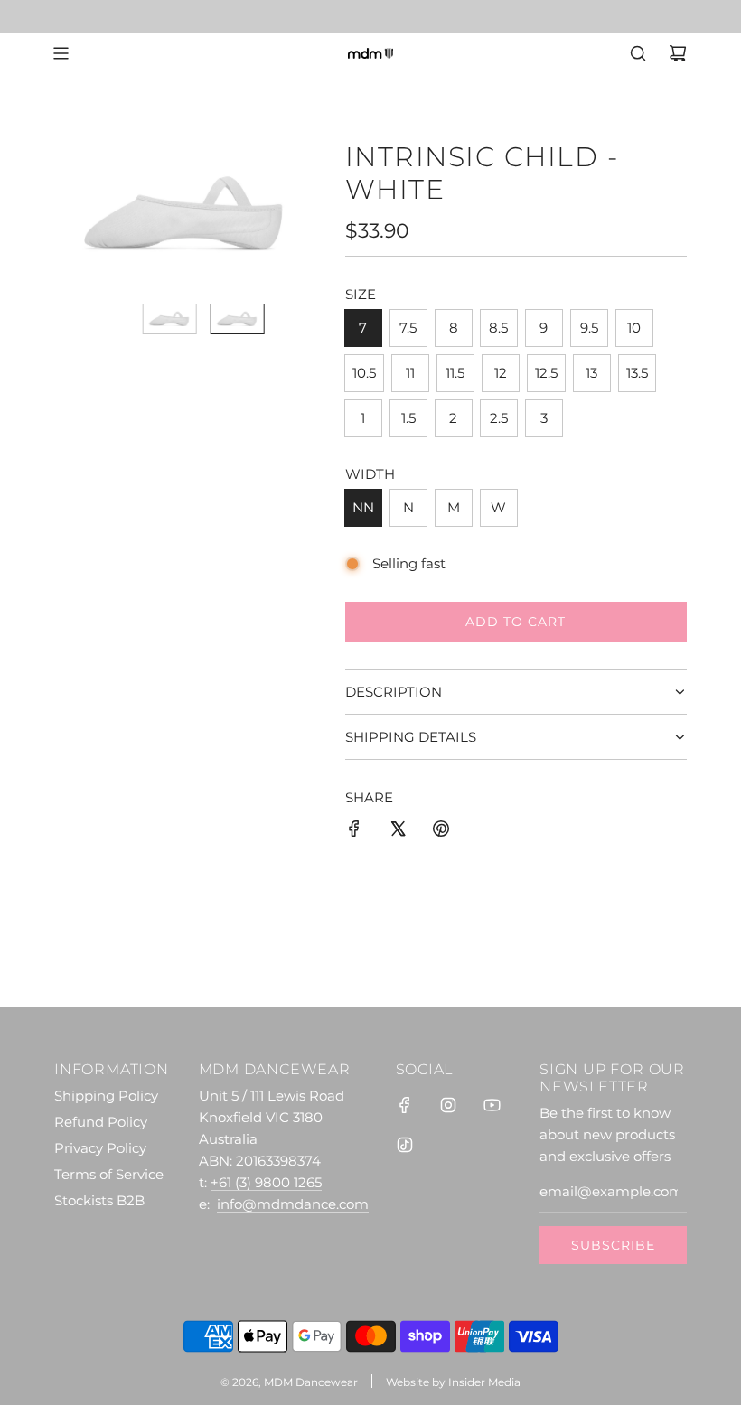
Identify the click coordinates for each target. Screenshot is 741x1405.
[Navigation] (60, 53)
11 (410, 372)
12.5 (546, 372)
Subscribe (613, 1245)
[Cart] (678, 53)
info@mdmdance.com (293, 1204)
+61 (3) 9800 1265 (266, 1182)
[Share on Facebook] (354, 832)
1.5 (408, 417)
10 (634, 327)
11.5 (455, 372)
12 (500, 372)
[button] (77, 215)
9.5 (589, 327)
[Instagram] (448, 1105)
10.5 (364, 372)
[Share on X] (397, 832)
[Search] (638, 53)
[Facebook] (405, 1105)
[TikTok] (405, 1145)
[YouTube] (491, 1105)
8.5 (498, 327)
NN (363, 507)
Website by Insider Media (453, 1382)
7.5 (408, 327)
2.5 (499, 417)
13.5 (637, 372)
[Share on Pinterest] (441, 832)
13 (591, 372)
